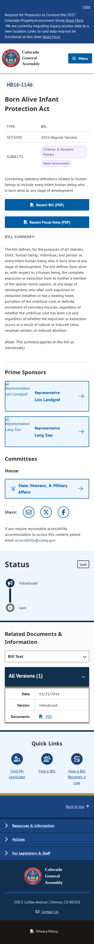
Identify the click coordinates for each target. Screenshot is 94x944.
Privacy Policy (47, 931)
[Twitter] (46, 512)
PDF (49, 716)
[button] (47, 826)
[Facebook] (63, 512)
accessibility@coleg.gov (35, 540)
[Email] (28, 512)
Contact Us (50, 911)
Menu (83, 58)
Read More (74, 20)
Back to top (75, 806)
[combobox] (47, 656)
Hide (86, 6)
